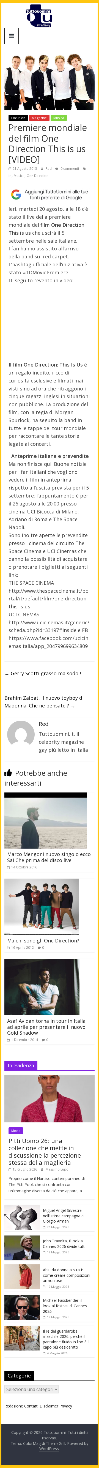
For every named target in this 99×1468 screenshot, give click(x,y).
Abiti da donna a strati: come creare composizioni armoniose (66, 1275)
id (10, 175)
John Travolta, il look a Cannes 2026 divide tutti (64, 1243)
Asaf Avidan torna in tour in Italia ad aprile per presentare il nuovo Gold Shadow (46, 1027)
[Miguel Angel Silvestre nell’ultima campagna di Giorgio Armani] (22, 1207)
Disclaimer (49, 1406)
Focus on (18, 118)
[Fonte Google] (49, 194)
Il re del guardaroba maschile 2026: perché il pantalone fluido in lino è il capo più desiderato (66, 1339)
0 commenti (69, 168)
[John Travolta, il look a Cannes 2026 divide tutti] (22, 1238)
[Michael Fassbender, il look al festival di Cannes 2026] (22, 1297)
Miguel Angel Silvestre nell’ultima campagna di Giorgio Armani (63, 1216)
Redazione (13, 1406)
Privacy (65, 1406)
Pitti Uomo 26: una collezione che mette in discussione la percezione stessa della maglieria (45, 1151)
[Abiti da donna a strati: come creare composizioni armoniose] (22, 1267)
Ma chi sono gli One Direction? (43, 940)
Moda (15, 1130)
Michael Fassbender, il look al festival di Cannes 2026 (65, 1306)
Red (49, 168)
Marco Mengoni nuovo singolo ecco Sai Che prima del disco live (49, 857)
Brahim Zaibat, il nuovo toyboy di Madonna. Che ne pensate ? (44, 702)
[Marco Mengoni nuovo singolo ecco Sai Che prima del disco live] (45, 796)
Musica (58, 118)
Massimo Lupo (57, 1169)
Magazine (39, 118)
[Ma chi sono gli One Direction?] (41, 882)
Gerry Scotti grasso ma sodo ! (42, 673)
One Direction (37, 175)
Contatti (31, 1406)
